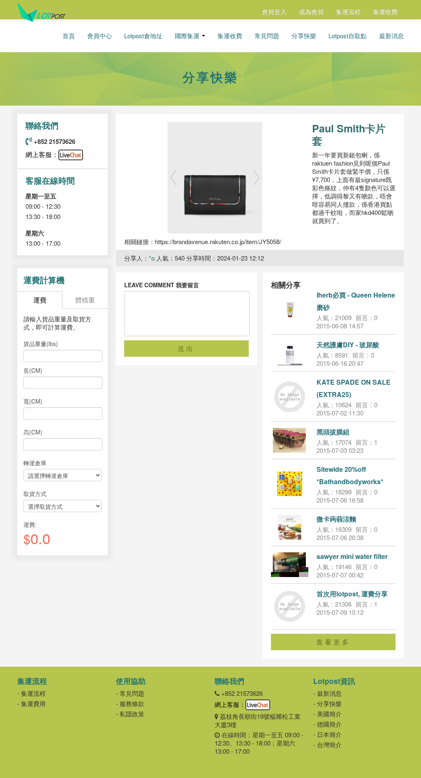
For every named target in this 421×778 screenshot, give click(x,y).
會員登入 (274, 11)
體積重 (85, 300)
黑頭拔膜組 (333, 431)
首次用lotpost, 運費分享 (352, 593)
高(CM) (32, 432)
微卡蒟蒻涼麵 (336, 519)
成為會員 (311, 11)
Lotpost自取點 (347, 36)
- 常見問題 (130, 693)
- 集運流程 (31, 693)
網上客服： (41, 154)
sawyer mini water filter (352, 556)
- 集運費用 (31, 703)
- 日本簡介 (327, 734)
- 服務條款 (130, 703)
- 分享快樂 (327, 703)
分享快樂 (303, 36)
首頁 (68, 36)
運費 (39, 300)
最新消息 (391, 36)
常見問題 (266, 36)
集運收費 (385, 11)
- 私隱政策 (130, 713)
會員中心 (99, 36)
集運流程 (348, 11)
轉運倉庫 (34, 463)
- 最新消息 (327, 693)
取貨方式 (34, 493)
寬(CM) (32, 401)
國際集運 (188, 36)
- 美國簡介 (327, 713)
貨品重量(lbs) (40, 343)
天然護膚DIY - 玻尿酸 (348, 344)
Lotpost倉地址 (143, 36)
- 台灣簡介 (327, 744)
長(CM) (32, 370)
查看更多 (333, 641)
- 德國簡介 (327, 724)
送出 (186, 348)
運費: (30, 524)
